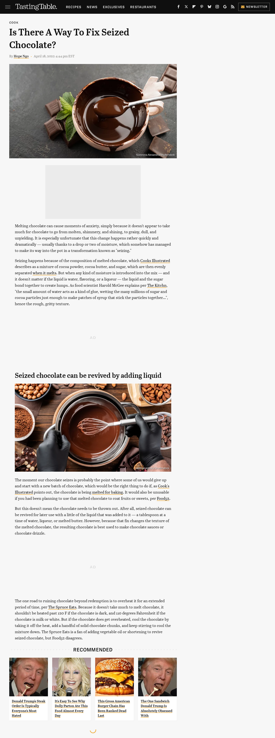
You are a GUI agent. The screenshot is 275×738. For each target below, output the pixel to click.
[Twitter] (186, 7)
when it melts (44, 272)
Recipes (73, 6)
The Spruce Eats (62, 607)
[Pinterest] (202, 7)
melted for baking (107, 492)
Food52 (163, 498)
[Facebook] (178, 7)
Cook (13, 22)
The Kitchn (157, 285)
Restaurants (143, 6)
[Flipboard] (194, 7)
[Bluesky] (209, 7)
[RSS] (233, 7)
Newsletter (256, 7)
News (92, 6)
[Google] (225, 7)
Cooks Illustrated (155, 260)
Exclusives (114, 6)
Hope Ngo (21, 55)
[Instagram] (217, 7)
